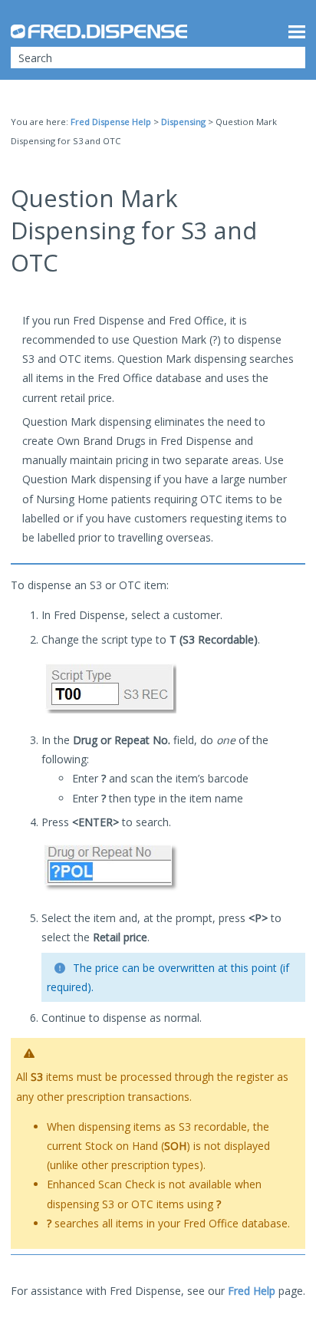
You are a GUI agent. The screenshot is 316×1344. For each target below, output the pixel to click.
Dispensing (183, 121)
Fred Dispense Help (111, 121)
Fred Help (251, 1290)
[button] (283, 57)
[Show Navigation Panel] (296, 31)
